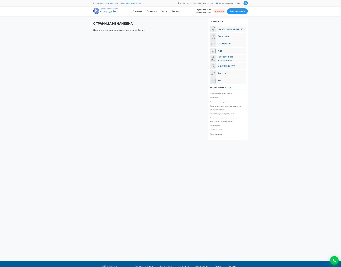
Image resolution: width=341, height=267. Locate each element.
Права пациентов (216, 134)
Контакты (176, 11)
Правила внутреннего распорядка (222, 114)
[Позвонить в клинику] (334, 260)
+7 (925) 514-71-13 (203, 13)
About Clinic (214, 98)
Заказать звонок (237, 11)
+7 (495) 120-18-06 (203, 10)
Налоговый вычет (216, 130)
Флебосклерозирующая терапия (221, 93)
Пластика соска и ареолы (219, 102)
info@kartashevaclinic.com (230, 3)
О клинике (137, 11)
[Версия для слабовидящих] (245, 3)
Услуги (164, 11)
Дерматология (215, 126)
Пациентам (152, 11)
